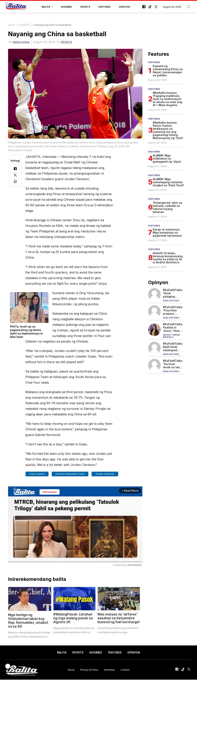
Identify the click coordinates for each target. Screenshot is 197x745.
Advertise (109, 669)
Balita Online (21, 42)
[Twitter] (15, 175)
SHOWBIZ (66, 6)
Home (11, 24)
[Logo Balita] (16, 7)
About (71, 669)
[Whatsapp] (15, 182)
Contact (125, 669)
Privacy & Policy (89, 669)
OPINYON (124, 6)
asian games (37, 474)
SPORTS (85, 6)
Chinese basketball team (70, 474)
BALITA (46, 6)
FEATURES (104, 6)
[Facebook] (15, 169)
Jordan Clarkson (104, 474)
